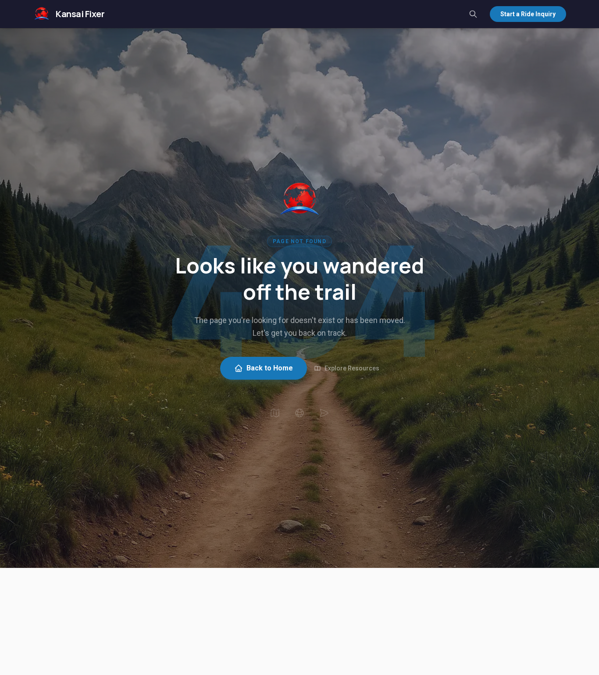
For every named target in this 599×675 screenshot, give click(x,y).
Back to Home (269, 368)
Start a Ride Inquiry (528, 14)
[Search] (473, 14)
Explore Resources (351, 368)
